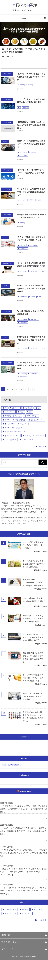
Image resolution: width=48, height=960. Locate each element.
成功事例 (30, 85)
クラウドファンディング (13, 428)
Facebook (28, 408)
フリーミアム (23, 200)
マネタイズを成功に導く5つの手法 (15, 861)
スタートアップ (23, 248)
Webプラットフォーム (13, 416)
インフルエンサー (37, 420)
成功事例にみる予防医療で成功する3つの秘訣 (20, 798)
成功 (43, 271)
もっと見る (42, 446)
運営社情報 (6, 935)
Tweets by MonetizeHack (11, 765)
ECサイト (15, 408)
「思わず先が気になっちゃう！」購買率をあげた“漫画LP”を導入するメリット (23, 840)
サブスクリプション (12, 436)
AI (20, 107)
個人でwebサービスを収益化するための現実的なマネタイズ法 (22, 818)
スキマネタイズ (33, 245)
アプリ (7, 420)
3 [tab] (26, 60)
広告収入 (33, 296)
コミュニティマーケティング (15, 432)
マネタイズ (33, 152)
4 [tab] (30, 60)
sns (30, 412)
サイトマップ (7, 949)
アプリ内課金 (20, 420)
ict (38, 408)
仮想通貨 (22, 85)
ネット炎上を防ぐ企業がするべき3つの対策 (19, 880)
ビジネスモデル (23, 152)
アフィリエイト (23, 348)
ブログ (43, 348)
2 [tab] (22, 60)
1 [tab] (18, 60)
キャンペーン (25, 424)
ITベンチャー (23, 245)
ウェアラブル (9, 424)
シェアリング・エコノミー (34, 436)
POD (21, 412)
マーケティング (23, 155)
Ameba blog (25, 791)
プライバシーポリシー (10, 942)
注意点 (39, 200)
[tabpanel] (24, 40)
